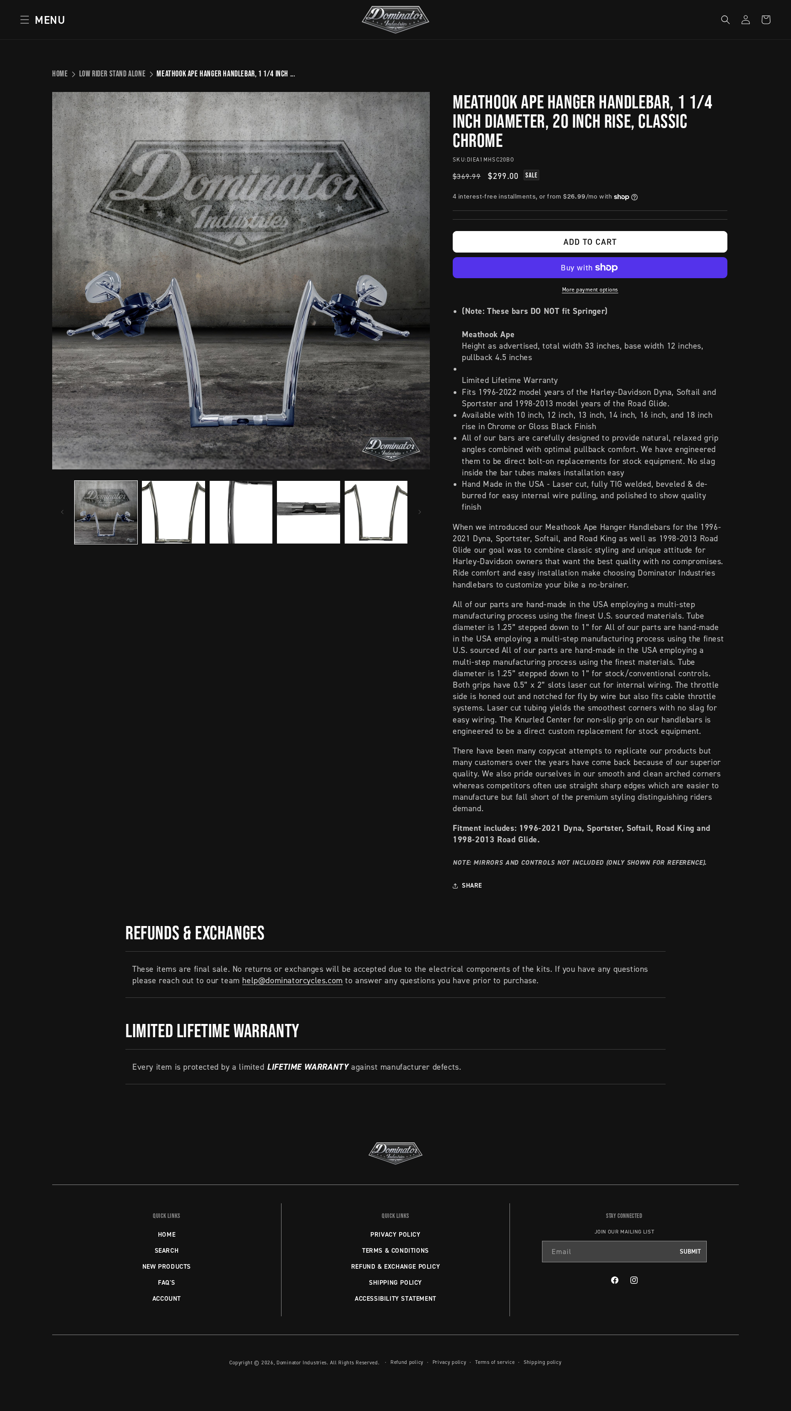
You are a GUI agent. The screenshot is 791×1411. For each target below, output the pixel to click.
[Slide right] (420, 512)
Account (166, 1298)
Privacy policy (449, 1362)
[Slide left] (62, 512)
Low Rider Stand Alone (112, 73)
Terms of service (495, 1362)
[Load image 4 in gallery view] (308, 512)
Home (60, 73)
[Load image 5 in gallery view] (376, 512)
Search (167, 1250)
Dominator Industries (301, 1362)
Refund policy (406, 1362)
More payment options (590, 289)
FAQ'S (166, 1282)
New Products (166, 1266)
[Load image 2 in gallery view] (173, 512)
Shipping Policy (395, 1282)
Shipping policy (543, 1362)
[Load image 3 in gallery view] (241, 512)
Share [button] (472, 885)
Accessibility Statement (395, 1298)
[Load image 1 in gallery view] (106, 512)
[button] (40, 20)
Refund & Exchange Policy (395, 1266)
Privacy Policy (395, 1234)
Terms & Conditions (395, 1250)
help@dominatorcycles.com (292, 980)
